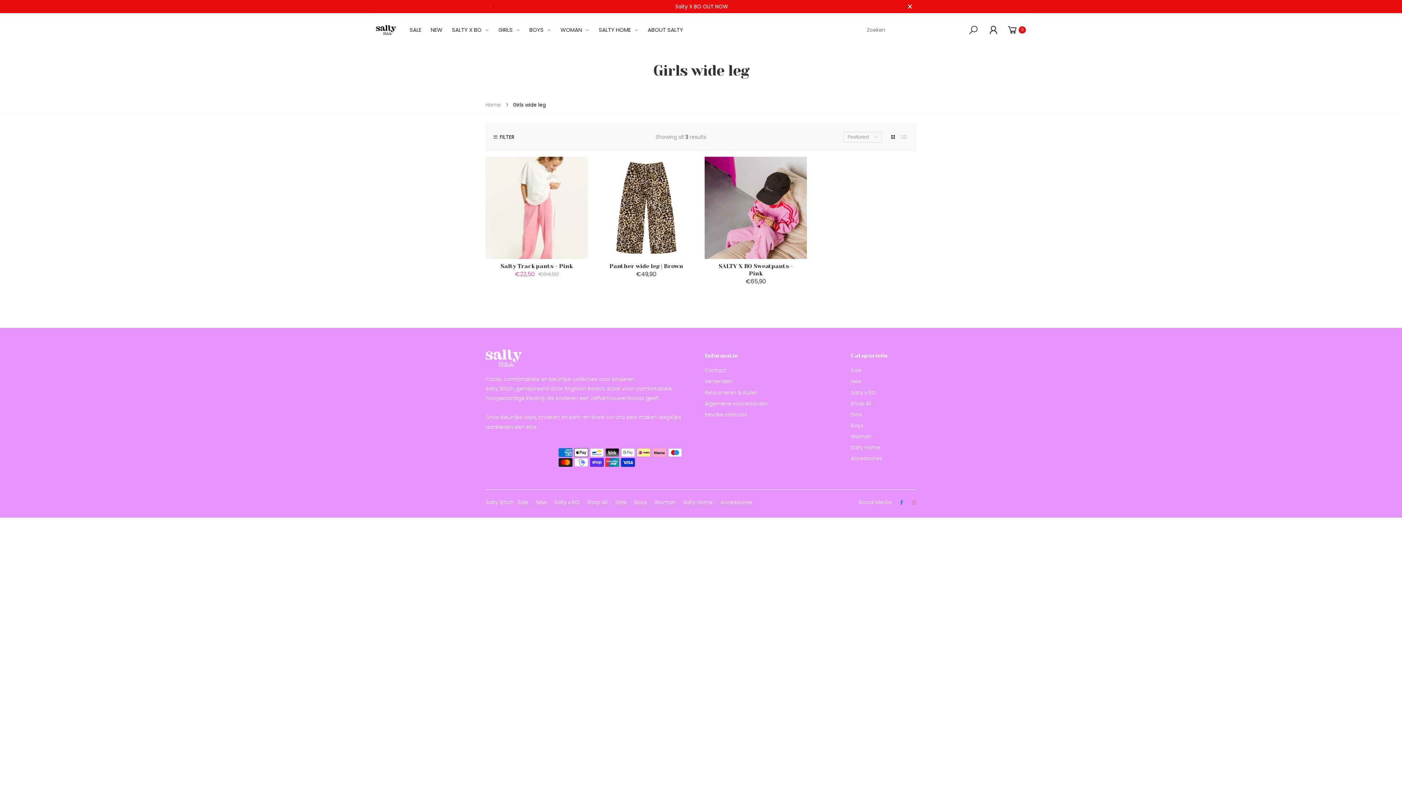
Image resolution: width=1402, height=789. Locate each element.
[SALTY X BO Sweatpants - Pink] (756, 208)
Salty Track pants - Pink (536, 266)
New (856, 381)
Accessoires (866, 458)
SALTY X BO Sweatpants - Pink (756, 270)
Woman (861, 436)
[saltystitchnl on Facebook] (901, 502)
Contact (715, 370)
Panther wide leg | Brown (646, 266)
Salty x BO (863, 392)
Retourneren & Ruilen (731, 392)
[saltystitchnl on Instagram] (913, 502)
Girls (856, 414)
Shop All (861, 403)
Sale (856, 370)
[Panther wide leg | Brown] (646, 208)
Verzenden (718, 381)
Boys (857, 425)
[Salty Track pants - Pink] (537, 208)
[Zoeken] (974, 30)
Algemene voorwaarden (736, 403)
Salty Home (865, 447)
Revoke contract (726, 414)
